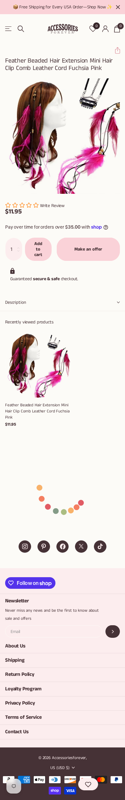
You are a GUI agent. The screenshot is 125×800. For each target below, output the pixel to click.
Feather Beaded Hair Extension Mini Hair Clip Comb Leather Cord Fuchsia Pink (37, 411)
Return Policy (19, 674)
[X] (81, 546)
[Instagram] (25, 546)
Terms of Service (23, 717)
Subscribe (112, 631)
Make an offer (88, 249)
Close (118, 7)
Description (15, 302)
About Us (15, 646)
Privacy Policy (20, 703)
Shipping (15, 660)
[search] (21, 29)
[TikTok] (100, 546)
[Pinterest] (44, 546)
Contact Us (16, 732)
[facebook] (62, 546)
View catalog (9, 29)
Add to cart (38, 249)
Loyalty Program (23, 689)
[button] (115, 50)
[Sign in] (105, 28)
